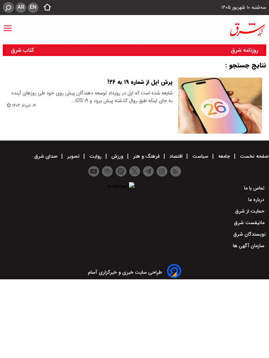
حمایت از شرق (250, 211)
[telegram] (148, 171)
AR (21, 7)
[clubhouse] (107, 171)
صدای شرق (46, 156)
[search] (8, 7)
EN (33, 7)
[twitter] (134, 171)
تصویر (73, 156)
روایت (95, 156)
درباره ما (257, 199)
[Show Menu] (8, 25)
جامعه (224, 156)
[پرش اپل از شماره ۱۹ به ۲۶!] (220, 106)
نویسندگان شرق (249, 234)
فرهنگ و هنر (146, 156)
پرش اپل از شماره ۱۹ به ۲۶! (140, 82)
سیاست (200, 156)
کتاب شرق (23, 50)
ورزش (117, 156)
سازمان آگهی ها (249, 246)
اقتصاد (176, 156)
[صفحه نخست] (45, 7)
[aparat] (121, 171)
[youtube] (93, 171)
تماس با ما (255, 188)
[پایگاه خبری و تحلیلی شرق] (247, 29)
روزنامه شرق (244, 50)
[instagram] (162, 171)
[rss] (175, 171)
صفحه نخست (254, 156)
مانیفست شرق (250, 223)
